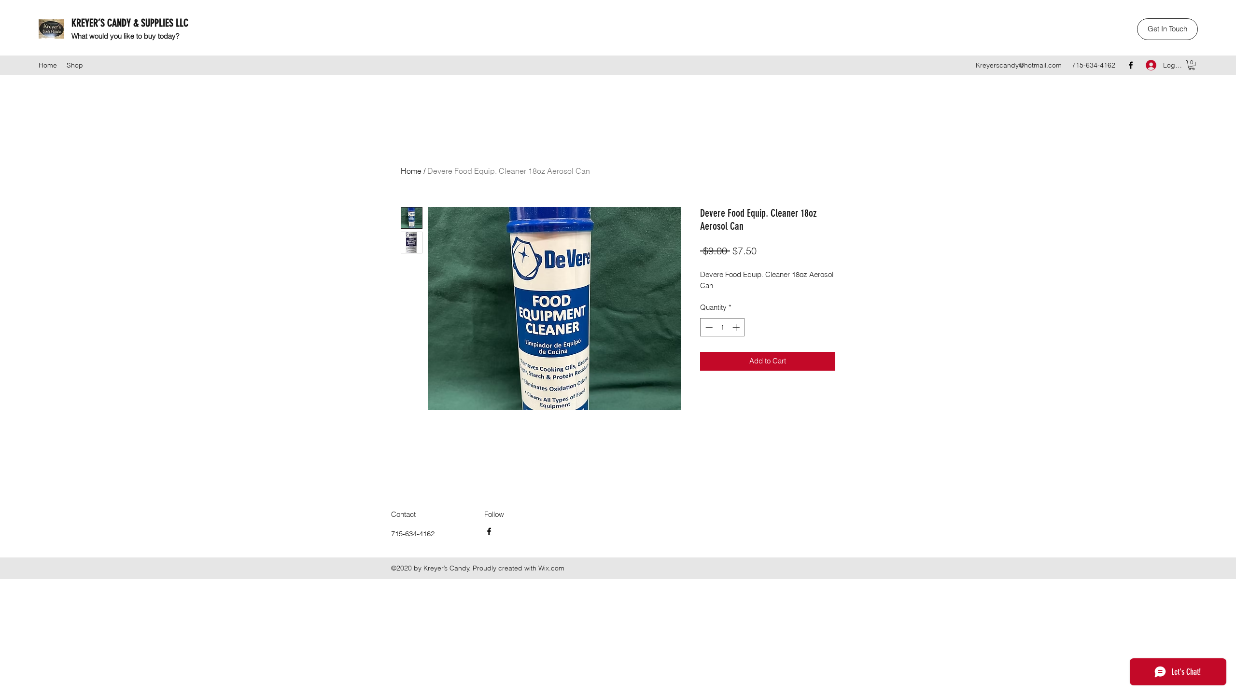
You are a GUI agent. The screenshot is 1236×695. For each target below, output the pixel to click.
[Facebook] (1131, 65)
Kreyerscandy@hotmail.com (1019, 65)
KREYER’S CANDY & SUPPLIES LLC (129, 22)
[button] (1167, 29)
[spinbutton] (722, 327)
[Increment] (737, 327)
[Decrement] (708, 327)
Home (411, 171)
